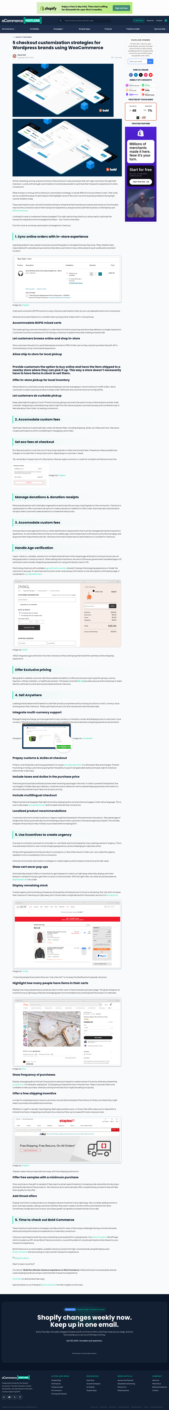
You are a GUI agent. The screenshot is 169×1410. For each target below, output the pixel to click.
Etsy (24, 1068)
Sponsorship (159, 29)
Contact (159, 20)
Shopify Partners (23, 37)
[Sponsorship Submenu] (167, 29)
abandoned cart (20, 879)
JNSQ (24, 649)
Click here (17, 1279)
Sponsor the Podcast (125, 1380)
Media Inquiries (123, 1390)
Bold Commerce (48, 1284)
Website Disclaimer (123, 1407)
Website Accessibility (156, 1407)
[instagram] (146, 75)
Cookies (146, 1407)
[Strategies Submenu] (64, 29)
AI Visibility (34, 29)
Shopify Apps (84, 29)
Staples (25, 305)
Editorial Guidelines (159, 1387)
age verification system (56, 568)
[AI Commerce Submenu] (16, 29)
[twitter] (141, 75)
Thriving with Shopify (59, 1394)
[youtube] (151, 75)
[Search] (60, 20)
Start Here (90, 1380)
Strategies (58, 29)
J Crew (25, 971)
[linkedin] (136, 75)
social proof (112, 895)
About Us (150, 20)
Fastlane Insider (133, 29)
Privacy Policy (103, 1407)
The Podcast (56, 1384)
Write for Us (122, 1387)
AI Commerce (8, 29)
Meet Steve (156, 1384)
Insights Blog (56, 1380)
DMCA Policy (112, 1407)
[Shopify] (84, 8)
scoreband (87, 738)
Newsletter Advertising (126, 1384)
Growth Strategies (93, 1384)
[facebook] (131, 75)
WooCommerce (20, 210)
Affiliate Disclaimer (136, 1407)
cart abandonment (33, 574)
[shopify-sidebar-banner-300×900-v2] (141, 174)
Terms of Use (94, 1407)
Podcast (108, 29)
